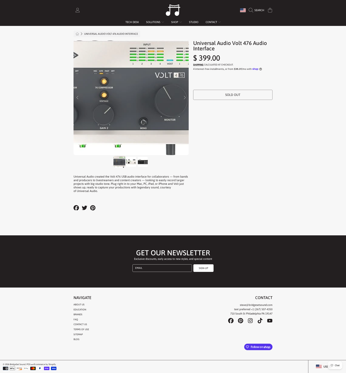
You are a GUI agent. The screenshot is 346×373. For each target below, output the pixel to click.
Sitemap (78, 334)
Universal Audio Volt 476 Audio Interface (111, 33)
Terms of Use (81, 329)
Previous (77, 97)
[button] (257, 10)
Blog (76, 339)
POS (28, 364)
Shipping (198, 64)
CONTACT (212, 22)
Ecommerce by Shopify (45, 364)
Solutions (153, 22)
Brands (78, 314)
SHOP (175, 22)
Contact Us (80, 324)
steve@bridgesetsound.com (256, 304)
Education (80, 309)
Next (185, 97)
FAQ (76, 319)
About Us (79, 304)
